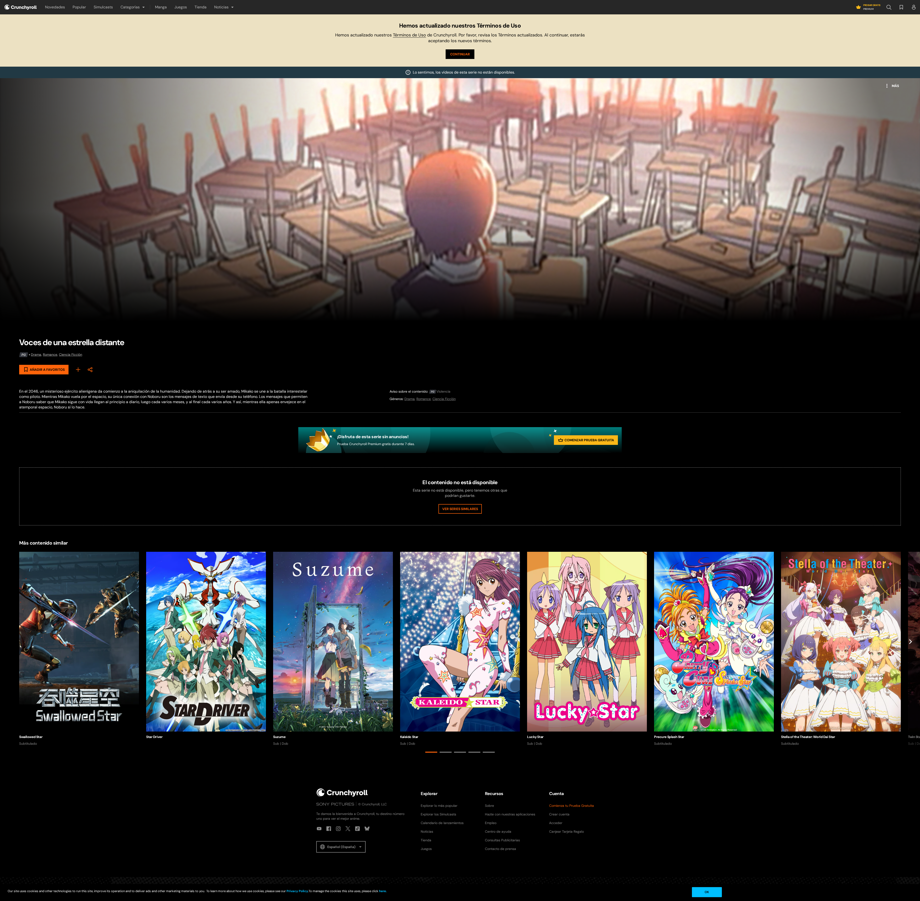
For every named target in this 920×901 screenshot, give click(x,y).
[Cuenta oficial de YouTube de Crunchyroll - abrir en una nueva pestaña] (319, 828)
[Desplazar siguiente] (910, 653)
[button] (133, 7)
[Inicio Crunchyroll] (342, 792)
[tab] (431, 752)
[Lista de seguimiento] (901, 7)
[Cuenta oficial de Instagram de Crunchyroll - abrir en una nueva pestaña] (338, 828)
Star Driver (154, 737)
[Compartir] (90, 369)
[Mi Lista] (78, 369)
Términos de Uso (409, 35)
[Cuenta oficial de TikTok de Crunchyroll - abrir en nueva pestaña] (357, 828)
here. (382, 891)
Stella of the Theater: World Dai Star (808, 737)
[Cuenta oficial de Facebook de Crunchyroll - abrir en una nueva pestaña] (329, 828)
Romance (50, 354)
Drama (36, 354)
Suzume (279, 737)
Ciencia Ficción (70, 354)
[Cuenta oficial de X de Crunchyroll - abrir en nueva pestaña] (348, 828)
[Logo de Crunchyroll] (20, 7)
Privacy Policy (297, 891)
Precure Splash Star (669, 737)
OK (707, 892)
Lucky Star (535, 737)
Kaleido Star (409, 737)
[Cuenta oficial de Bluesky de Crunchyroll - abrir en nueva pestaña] (367, 828)
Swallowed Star (30, 737)
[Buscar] (889, 7)
